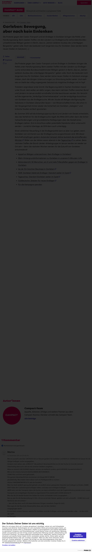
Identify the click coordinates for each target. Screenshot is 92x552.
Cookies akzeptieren (78, 535)
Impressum (27, 542)
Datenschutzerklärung (12, 542)
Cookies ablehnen (78, 540)
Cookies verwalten (8, 545)
